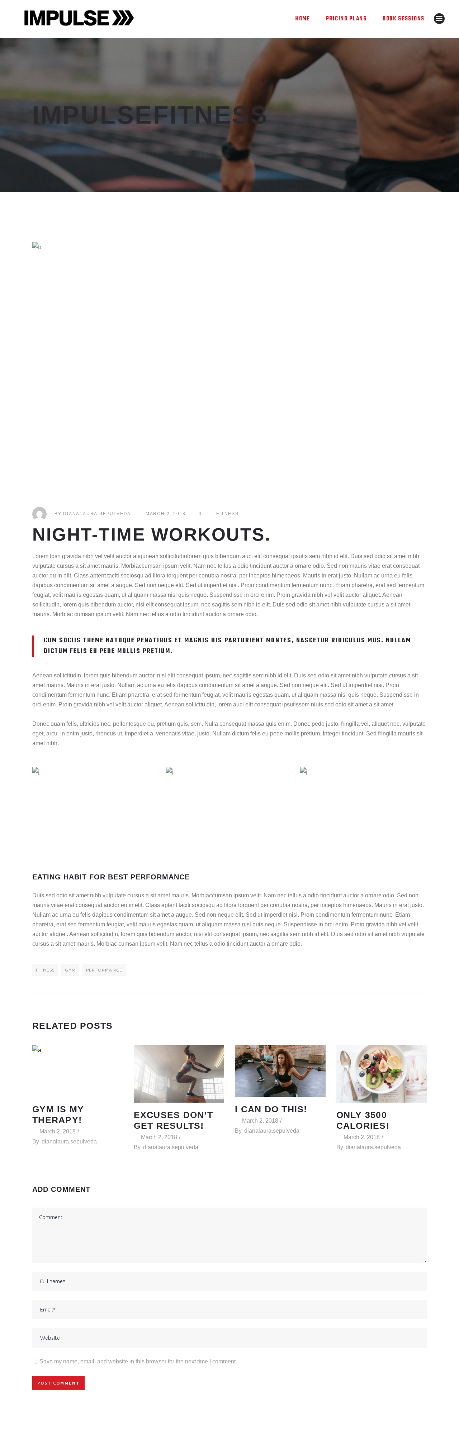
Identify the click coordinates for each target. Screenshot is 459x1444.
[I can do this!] (280, 1071)
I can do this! (271, 1109)
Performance (104, 970)
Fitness (227, 513)
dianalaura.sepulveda (97, 513)
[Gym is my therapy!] (77, 1071)
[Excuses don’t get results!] (179, 1073)
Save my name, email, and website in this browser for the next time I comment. (138, 1361)
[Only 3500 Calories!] (381, 1073)
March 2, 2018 (166, 513)
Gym (70, 970)
